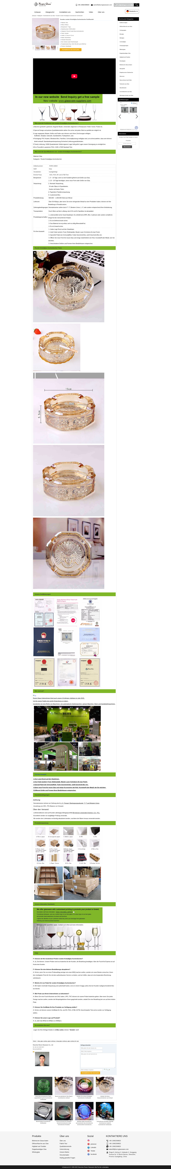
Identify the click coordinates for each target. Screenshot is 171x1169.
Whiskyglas (122, 49)
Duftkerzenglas (123, 22)
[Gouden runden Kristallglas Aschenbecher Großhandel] (45, 31)
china (38, 1041)
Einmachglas (67, 1162)
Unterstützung (64, 1149)
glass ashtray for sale (73, 1041)
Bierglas (122, 34)
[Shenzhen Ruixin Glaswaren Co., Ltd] (42, 3)
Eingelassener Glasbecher (126, 72)
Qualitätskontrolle (65, 1146)
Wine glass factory (121, 1162)
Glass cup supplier (134, 1162)
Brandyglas (122, 61)
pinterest (88, 1144)
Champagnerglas (124, 45)
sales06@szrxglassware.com (102, 5)
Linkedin (88, 1147)
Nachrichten (79, 12)
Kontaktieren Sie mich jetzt (70, 49)
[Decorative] (68, 928)
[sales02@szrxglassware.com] (34, 1052)
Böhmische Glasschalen (126, 64)
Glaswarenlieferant (79, 1162)
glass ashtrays (52, 1041)
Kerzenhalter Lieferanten (48, 1162)
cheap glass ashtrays (61, 1041)
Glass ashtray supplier (106, 1162)
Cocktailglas (123, 41)
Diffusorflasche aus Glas (126, 26)
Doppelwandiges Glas (125, 53)
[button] (137, 116)
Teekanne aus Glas (124, 84)
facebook (88, 1154)
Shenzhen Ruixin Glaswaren (86, 1167)
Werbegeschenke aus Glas (126, 95)
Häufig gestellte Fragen (67, 1158)
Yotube (88, 1151)
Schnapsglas (123, 30)
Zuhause (37, 12)
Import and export (92, 1162)
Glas (59, 1162)
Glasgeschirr (50, 12)
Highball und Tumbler (125, 57)
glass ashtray (44, 1041)
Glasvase (122, 76)
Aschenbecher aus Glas (49, 15)
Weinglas (122, 38)
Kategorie (39, 15)
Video (91, 12)
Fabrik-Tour (63, 1143)
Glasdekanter (123, 87)
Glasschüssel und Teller (126, 80)
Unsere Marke (64, 1152)
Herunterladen (64, 1155)
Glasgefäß (122, 68)
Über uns (101, 12)
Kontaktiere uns (65, 12)
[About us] (34, 695)
